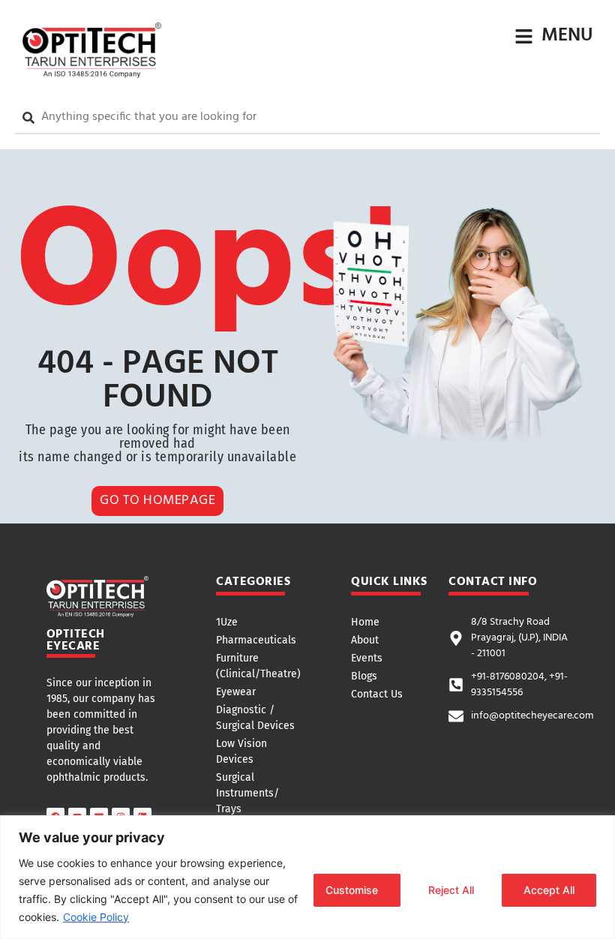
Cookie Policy (96, 916)
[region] (307, 877)
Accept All (549, 890)
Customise (352, 890)
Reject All (451, 890)
